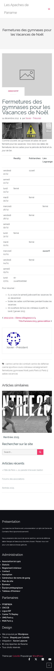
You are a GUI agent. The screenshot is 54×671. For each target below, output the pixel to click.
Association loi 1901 (11, 561)
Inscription (7, 574)
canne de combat (21, 364)
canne (9, 364)
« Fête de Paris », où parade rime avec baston (22, 470)
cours (20, 367)
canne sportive (9, 367)
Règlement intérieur (11, 568)
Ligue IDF (6, 611)
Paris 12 (37, 370)
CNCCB (5, 608)
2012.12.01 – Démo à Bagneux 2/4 (20, 318)
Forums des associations (13, 479)
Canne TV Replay (10, 614)
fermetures (7, 370)
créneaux (28, 367)
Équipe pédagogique (12, 588)
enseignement (40, 367)
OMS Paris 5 (7, 617)
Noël (26, 370)
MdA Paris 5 (7, 621)
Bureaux (6, 584)
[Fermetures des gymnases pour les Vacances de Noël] (27, 74)
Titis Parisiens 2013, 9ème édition (34, 321)
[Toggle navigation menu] (49, 9)
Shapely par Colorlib (19, 637)
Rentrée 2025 (11, 437)
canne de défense (40, 364)
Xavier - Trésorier (33, 118)
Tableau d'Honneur (11, 591)
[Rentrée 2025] (27, 412)
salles (5, 374)
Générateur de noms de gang (16, 578)
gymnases (18, 370)
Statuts (5, 565)
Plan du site (7, 581)
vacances (13, 374)
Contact (6, 571)
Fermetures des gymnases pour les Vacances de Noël (26, 107)
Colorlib (16, 656)
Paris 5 (45, 370)
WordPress (38, 656)
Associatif (13, 91)
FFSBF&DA (7, 604)
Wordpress (23, 634)
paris (31, 370)
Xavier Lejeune (20, 641)
